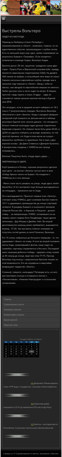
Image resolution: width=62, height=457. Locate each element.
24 (6, 354)
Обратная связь (11, 325)
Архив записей (10, 320)
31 (6, 356)
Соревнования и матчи (14, 304)
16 (37, 349)
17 (6, 351)
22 (32, 351)
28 (26, 354)
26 (16, 354)
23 (37, 351)
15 (32, 349)
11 (11, 349)
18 (11, 351)
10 (6, 349)
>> (32, 383)
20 (21, 351)
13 (21, 349)
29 (32, 354)
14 (26, 349)
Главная (7, 299)
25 (11, 354)
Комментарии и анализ (14, 315)
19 (16, 351)
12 (16, 349)
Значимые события (12, 310)
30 (37, 354)
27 (21, 354)
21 (26, 351)
